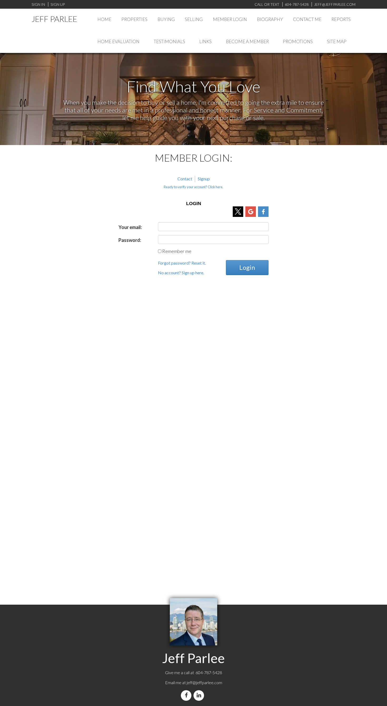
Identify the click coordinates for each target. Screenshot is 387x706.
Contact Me (307, 19)
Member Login (230, 19)
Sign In (38, 4)
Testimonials (169, 41)
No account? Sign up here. (181, 272)
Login (247, 267)
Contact (184, 178)
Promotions (298, 41)
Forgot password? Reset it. (182, 262)
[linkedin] (200, 695)
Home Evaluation (118, 41)
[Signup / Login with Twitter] (238, 211)
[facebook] (187, 695)
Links (205, 41)
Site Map (336, 41)
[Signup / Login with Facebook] (263, 211)
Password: (129, 240)
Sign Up (58, 4)
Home (104, 19)
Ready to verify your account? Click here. (193, 187)
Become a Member (247, 41)
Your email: (130, 227)
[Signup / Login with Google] (250, 211)
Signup (204, 178)
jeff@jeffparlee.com (204, 682)
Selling (194, 19)
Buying (166, 19)
